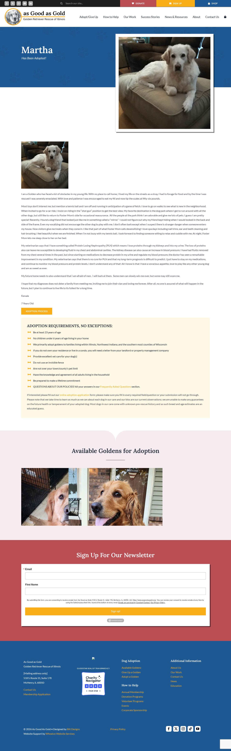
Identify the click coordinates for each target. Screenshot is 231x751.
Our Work (176, 672)
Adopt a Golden (130, 676)
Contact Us (30, 689)
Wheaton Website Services (60, 733)
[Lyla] (115, 470)
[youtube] (24, 3)
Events (125, 705)
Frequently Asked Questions (115, 386)
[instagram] (18, 3)
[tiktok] (190, 729)
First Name (31, 584)
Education (176, 685)
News (174, 681)
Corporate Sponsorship (134, 710)
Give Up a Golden (131, 672)
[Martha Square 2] (165, 38)
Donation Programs (132, 696)
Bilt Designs (73, 729)
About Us (176, 667)
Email (28, 569)
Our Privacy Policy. (158, 602)
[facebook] (7, 3)
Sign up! (115, 611)
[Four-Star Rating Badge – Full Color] (93, 673)
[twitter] (13, 3)
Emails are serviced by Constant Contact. (134, 602)
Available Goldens (131, 667)
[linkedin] (30, 3)
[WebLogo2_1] (35, 9)
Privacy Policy (117, 729)
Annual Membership (133, 691)
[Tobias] (68, 470)
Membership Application (37, 694)
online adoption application (74, 394)
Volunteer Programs (132, 701)
